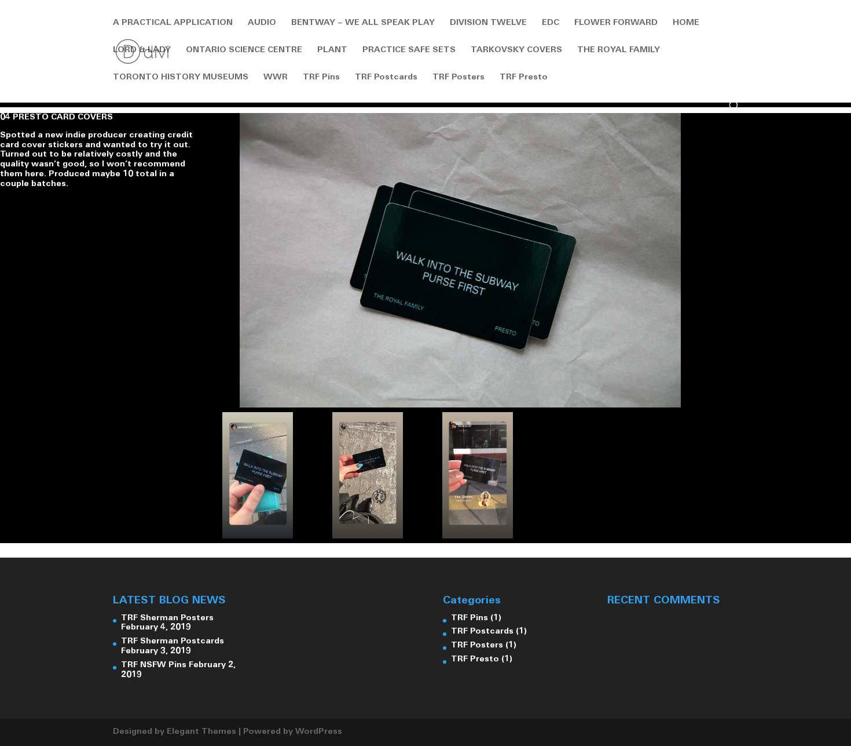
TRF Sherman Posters (167, 618)
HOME (686, 23)
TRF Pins (321, 78)
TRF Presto (524, 78)
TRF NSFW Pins (153, 665)
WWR (275, 78)
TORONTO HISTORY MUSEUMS (180, 78)
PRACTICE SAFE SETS (409, 50)
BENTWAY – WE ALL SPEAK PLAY (363, 23)
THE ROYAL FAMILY (618, 50)
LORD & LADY (142, 50)
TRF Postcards (386, 78)
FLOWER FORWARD (616, 23)
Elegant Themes (201, 731)
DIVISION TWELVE (488, 23)
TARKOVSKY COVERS (516, 50)
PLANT (332, 50)
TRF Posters (458, 78)
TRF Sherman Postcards (172, 641)
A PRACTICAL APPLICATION (173, 23)
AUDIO (262, 23)
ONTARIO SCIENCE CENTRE (244, 50)
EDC (550, 23)
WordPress (318, 731)
